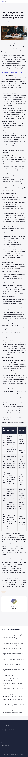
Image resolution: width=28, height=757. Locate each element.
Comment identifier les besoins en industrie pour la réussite (13, 665)
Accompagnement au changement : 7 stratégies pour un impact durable (13, 705)
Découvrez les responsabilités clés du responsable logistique (11, 674)
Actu (7, 5)
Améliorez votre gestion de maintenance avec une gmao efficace (13, 689)
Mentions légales (5, 745)
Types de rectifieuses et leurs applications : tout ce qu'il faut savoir (13, 700)
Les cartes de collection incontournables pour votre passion (13, 654)
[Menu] (25, 1)
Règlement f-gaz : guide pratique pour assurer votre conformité (13, 669)
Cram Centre (5, 726)
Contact (3, 748)
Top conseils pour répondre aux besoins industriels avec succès (12, 649)
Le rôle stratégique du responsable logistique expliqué (13, 684)
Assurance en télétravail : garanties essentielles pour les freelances (13, 679)
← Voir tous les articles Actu (8, 617)
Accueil (3, 5)
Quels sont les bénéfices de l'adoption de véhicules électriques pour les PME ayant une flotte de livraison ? (13, 659)
